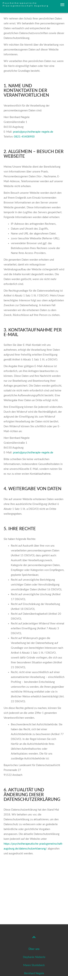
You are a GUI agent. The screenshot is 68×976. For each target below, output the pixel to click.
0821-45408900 (24, 136)
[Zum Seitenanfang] (34, 938)
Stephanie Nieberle (34, 957)
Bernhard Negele (34, 973)
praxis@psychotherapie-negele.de (33, 131)
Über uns (34, 949)
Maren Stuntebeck (34, 965)
